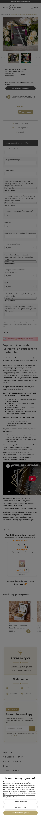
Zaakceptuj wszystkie (20, 813)
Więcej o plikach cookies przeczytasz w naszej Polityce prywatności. (19, 796)
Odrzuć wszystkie (20, 802)
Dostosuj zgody (20, 807)
